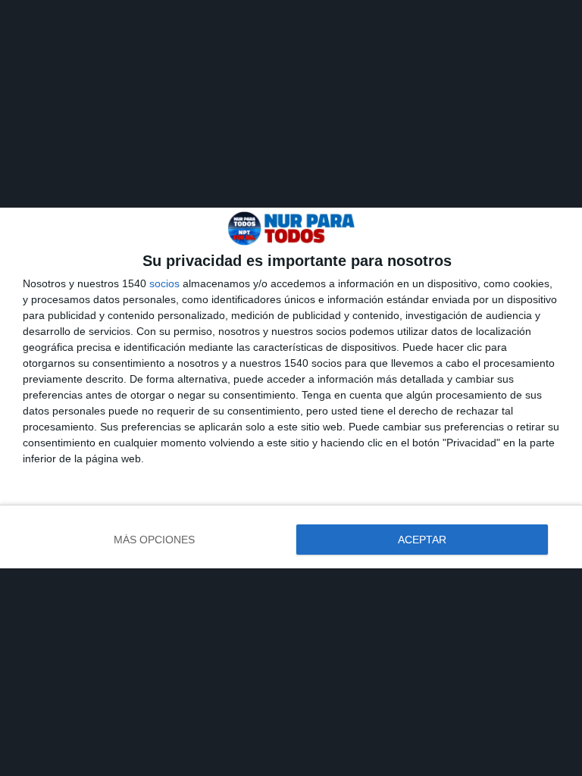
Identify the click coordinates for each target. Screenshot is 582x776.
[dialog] (291, 388)
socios (164, 283)
